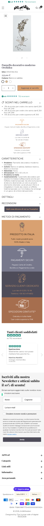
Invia (22, 439)
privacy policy (11, 434)
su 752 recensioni (14, 338)
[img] (23, 335)
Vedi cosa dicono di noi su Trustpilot (22, 209)
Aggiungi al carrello (30, 88)
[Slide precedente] (17, 57)
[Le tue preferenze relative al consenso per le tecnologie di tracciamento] (2, 394)
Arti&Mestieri (25, 511)
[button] (2, 354)
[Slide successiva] (26, 57)
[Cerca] (37, 8)
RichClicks (22, 516)
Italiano (35, 494)
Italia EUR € (21, 494)
